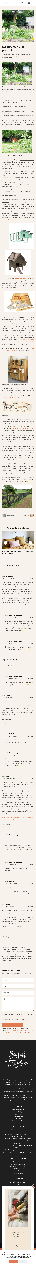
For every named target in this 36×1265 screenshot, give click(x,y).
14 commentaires (7, 57)
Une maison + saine (22, 56)
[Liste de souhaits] (22, 3)
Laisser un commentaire (13, 1023)
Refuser (23, 1261)
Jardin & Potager (11, 56)
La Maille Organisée (17, 1162)
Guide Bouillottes (18, 1121)
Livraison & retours (18, 1184)
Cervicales (18, 1114)
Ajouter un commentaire (11, 997)
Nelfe (8, 902)
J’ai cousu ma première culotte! (21, 551)
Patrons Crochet (18, 1171)
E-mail (5, 984)
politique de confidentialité (18, 1017)
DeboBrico (10, 574)
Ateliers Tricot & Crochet (18, 1166)
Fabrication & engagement (18, 1182)
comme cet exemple (26, 428)
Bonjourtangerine (15, 613)
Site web (6, 990)
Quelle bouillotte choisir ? (18, 1136)
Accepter (13, 1261)
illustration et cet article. (14, 397)
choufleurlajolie (12, 658)
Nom (5, 978)
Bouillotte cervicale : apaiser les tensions (18, 1139)
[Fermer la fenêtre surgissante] (34, 1186)
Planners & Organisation (18, 1164)
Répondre (30, 576)
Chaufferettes (18, 1116)
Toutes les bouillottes (18, 1109)
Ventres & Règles (18, 1112)
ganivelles (15, 428)
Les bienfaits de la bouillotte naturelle (18, 1134)
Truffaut (9, 220)
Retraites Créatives (18, 1168)
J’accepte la (15, 1017)
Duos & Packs (18, 1118)
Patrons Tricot (18, 1173)
